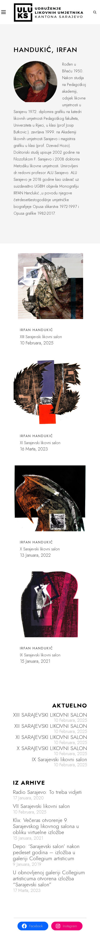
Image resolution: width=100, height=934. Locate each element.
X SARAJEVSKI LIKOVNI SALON (52, 748)
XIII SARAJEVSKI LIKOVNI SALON (50, 715)
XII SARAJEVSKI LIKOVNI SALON (50, 726)
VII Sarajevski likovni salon (41, 806)
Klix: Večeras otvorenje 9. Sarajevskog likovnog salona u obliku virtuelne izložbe (46, 826)
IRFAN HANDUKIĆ (36, 329)
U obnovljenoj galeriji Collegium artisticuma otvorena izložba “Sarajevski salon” (49, 878)
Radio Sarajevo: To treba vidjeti (47, 792)
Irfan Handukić (36, 435)
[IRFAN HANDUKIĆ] (50, 286)
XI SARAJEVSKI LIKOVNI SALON (51, 737)
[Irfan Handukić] (50, 392)
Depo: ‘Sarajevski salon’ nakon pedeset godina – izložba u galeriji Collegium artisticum (46, 852)
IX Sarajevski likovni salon (59, 759)
